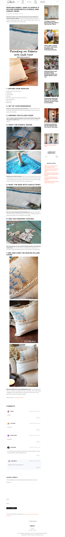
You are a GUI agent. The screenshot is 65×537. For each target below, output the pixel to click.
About (32, 528)
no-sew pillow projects (19, 397)
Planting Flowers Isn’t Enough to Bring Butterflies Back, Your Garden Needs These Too (50, 74)
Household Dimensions (42, 2)
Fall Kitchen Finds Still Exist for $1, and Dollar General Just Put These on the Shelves (51, 100)
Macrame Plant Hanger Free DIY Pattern (50, 146)
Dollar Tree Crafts (22, 2)
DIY (18, 1)
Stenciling (29, 1)
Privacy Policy (32, 530)
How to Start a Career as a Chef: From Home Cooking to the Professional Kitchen (50, 48)
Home (7, 5)
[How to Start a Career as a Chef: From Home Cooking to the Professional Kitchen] (51, 37)
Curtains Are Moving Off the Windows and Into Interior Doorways (51, 125)
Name (7, 499)
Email (7, 503)
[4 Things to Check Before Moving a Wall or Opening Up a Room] (51, 12)
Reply (38, 417)
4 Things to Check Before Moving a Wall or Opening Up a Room (51, 23)
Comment (8, 482)
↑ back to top (32, 521)
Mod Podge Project (35, 2)
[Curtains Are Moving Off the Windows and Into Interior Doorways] (51, 115)
